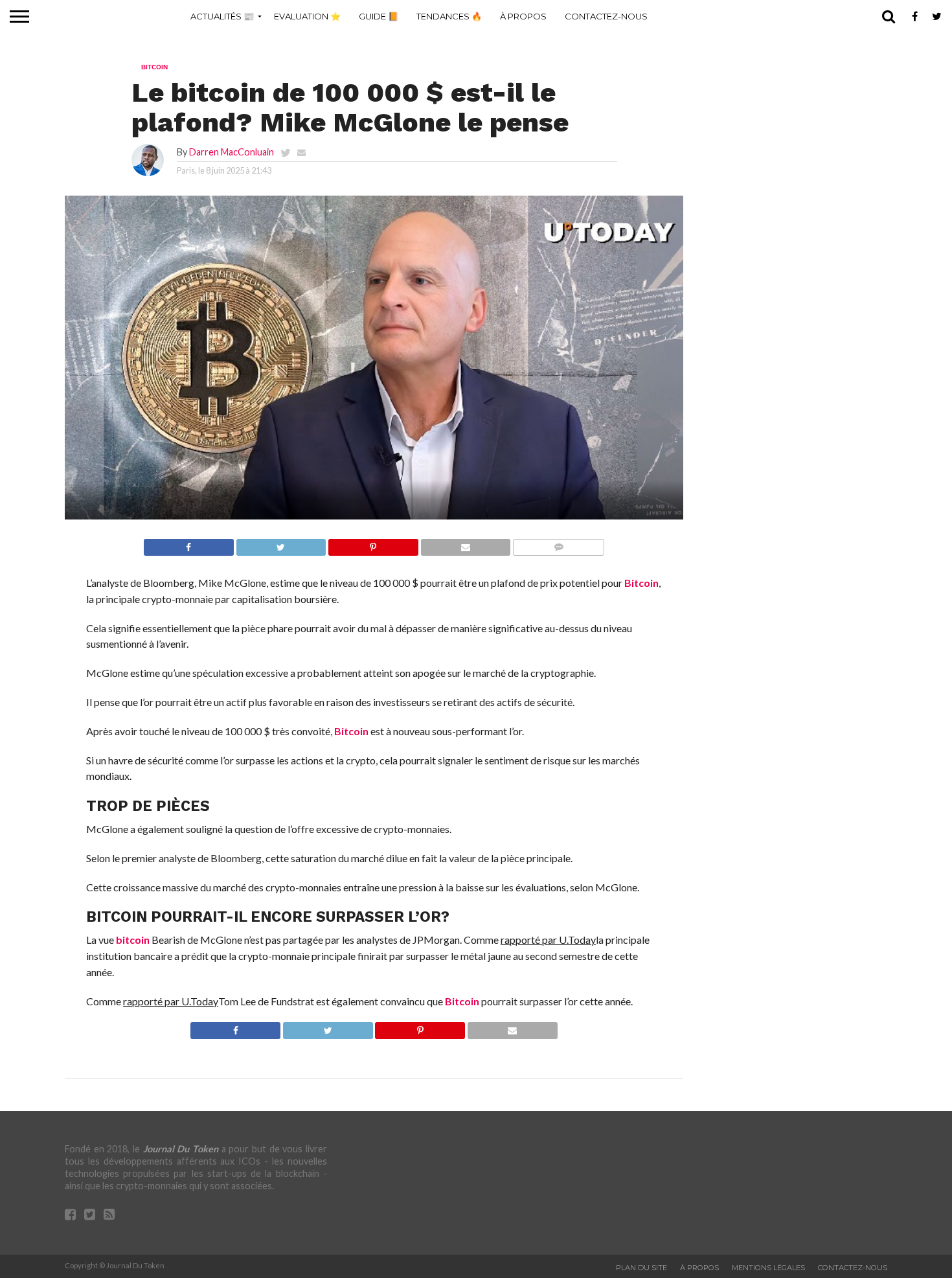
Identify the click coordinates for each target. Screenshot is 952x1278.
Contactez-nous (606, 16)
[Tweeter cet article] (281, 544)
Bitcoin (641, 582)
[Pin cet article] (373, 544)
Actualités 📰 (222, 16)
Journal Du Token (180, 1148)
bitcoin (133, 939)
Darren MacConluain (231, 151)
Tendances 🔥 (449, 16)
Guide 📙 (378, 16)
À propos (523, 16)
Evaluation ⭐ (307, 16)
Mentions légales (768, 1267)
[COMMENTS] (558, 544)
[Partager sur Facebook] (189, 544)
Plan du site (641, 1267)
